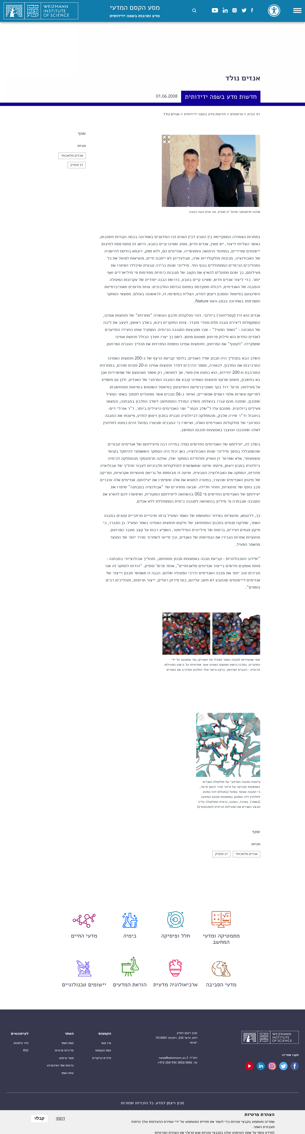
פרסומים (236, 114)
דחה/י (60, 1118)
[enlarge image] (166, 139)
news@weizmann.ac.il (173, 1057)
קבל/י (39, 1118)
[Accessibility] (274, 10)
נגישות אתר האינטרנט (60, 1065)
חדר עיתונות (21, 1043)
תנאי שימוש (66, 1058)
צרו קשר (106, 1043)
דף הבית (253, 114)
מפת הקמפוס (103, 1050)
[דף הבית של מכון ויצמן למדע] (41, 10)
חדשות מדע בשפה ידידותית (205, 114)
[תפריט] (297, 10)
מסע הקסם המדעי (135, 11)
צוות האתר (67, 1073)
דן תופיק (76, 165)
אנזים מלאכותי (72, 156)
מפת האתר (67, 1043)
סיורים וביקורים (101, 1058)
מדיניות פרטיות (64, 1050)
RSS (25, 1050)
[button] (194, 11)
